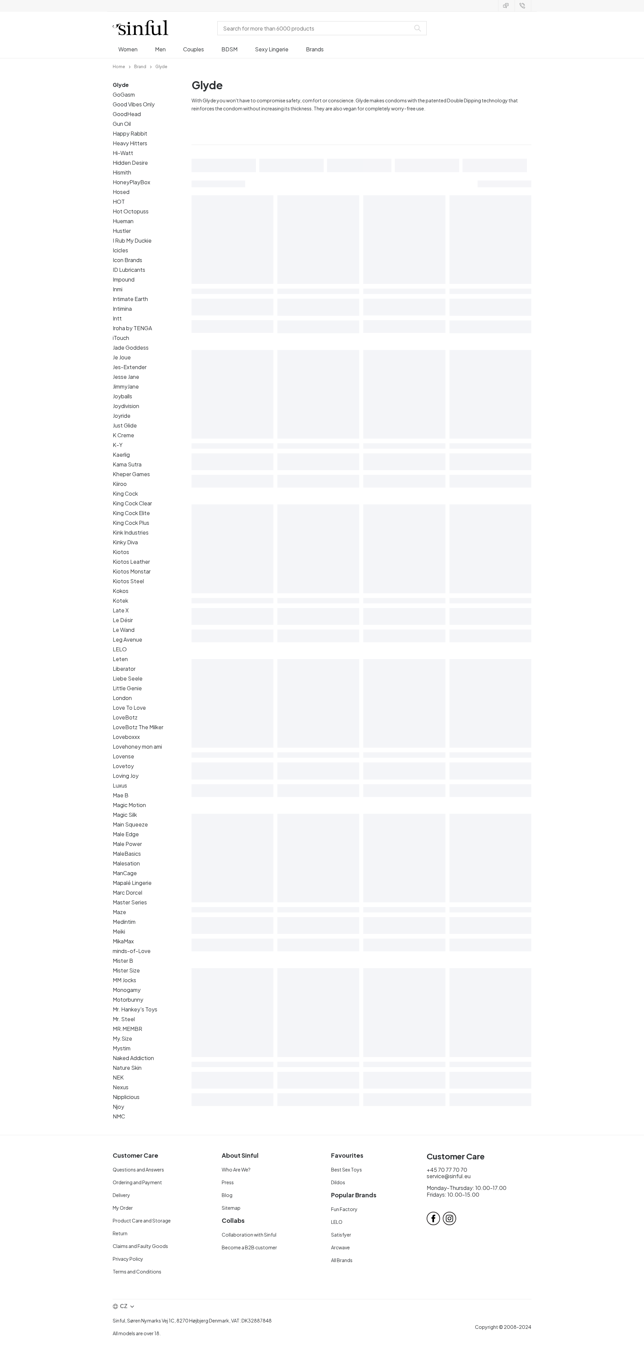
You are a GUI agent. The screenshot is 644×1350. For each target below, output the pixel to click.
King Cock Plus (131, 522)
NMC (119, 1116)
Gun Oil (122, 123)
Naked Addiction (133, 1057)
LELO (120, 649)
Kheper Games (131, 474)
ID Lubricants (129, 269)
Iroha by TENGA (132, 328)
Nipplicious (126, 1096)
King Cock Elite (131, 512)
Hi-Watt (123, 152)
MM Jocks (124, 980)
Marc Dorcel (127, 892)
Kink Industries (131, 532)
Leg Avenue (127, 639)
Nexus (120, 1087)
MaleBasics (127, 853)
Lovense (123, 756)
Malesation (126, 863)
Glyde (121, 84)
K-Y (117, 444)
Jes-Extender (130, 366)
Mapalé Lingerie (132, 882)
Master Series (130, 902)
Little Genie (127, 688)
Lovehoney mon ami (137, 746)
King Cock (125, 493)
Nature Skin (127, 1067)
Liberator (124, 668)
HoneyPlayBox (131, 182)
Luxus (120, 785)
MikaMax (123, 941)
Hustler (122, 230)
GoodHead (127, 113)
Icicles (120, 250)
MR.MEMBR (127, 1028)
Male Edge (126, 834)
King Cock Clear (132, 503)
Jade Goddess (131, 347)
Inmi (117, 289)
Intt (117, 318)
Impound (124, 279)
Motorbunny (128, 999)
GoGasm (124, 94)
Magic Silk (125, 814)
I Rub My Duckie (132, 240)
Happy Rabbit (130, 133)
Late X (121, 610)
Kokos (120, 590)
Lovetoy (123, 765)
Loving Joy (126, 775)
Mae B (120, 795)
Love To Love (129, 707)
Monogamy (127, 989)
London (122, 697)
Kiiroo (120, 483)
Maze (119, 911)
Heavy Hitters (130, 143)
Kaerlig (121, 454)
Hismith (122, 172)
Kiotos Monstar (132, 571)
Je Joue (122, 357)
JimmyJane (126, 386)
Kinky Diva (125, 542)
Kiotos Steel (128, 581)
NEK (118, 1077)
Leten (120, 658)
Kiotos (121, 551)
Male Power (127, 843)
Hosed (121, 191)
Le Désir (123, 619)
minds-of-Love (132, 950)
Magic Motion (129, 804)
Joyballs (122, 396)
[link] (119, 66)
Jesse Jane (126, 376)
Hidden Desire (130, 162)
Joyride (121, 415)
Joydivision (126, 405)
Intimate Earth (130, 298)
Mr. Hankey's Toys (135, 1009)
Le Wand (124, 629)
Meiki (119, 931)
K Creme (123, 435)
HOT (119, 201)
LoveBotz (125, 717)
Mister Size (126, 970)
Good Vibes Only (134, 104)
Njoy (118, 1106)
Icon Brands (127, 259)
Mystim (121, 1048)
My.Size (122, 1038)
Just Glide (125, 425)
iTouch (121, 337)
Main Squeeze (130, 824)
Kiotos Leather (131, 561)
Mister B (123, 960)
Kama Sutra (127, 464)
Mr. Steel (124, 1018)
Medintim (124, 921)
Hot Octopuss (131, 211)
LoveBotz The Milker (138, 727)
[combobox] (315, 28)
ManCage (125, 873)
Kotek (120, 600)
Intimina (122, 308)
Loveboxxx (126, 736)
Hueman (123, 220)
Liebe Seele (128, 678)
